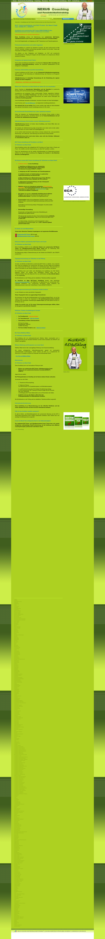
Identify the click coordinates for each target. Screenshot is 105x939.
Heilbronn (16, 704)
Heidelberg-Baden (18, 700)
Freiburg (16, 676)
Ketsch (15, 732)
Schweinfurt (17, 882)
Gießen (16, 687)
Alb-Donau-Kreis (18, 601)
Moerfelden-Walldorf (18, 819)
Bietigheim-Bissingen (19, 635)
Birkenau (16, 637)
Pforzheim (16, 844)
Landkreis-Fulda (18, 761)
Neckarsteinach (17, 826)
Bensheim (16, 632)
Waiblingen (16, 907)
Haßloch (16, 697)
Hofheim (16, 715)
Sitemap (44, 16)
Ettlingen (16, 668)
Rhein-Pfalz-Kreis (18, 854)
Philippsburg (17, 847)
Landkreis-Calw (17, 755)
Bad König (16, 616)
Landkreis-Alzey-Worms (19, 748)
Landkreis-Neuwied (18, 778)
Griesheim (16, 690)
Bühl (15, 644)
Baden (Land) (17, 612)
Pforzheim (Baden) (18, 845)
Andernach (16, 606)
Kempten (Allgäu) (18, 731)
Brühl (15, 643)
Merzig (15, 816)
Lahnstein (16, 739)
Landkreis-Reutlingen (19, 783)
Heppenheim (17, 708)
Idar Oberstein (17, 719)
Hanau (15, 694)
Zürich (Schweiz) (18, 925)
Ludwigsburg (17, 801)
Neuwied (16, 835)
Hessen (16, 709)
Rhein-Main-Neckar (18, 858)
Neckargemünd (17, 824)
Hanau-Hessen (17, 696)
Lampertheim (17, 743)
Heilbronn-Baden (18, 705)
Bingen (15, 636)
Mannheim (16, 809)
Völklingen (16, 904)
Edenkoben (16, 658)
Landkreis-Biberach (18, 752)
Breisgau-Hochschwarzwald (20, 754)
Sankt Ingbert (17, 873)
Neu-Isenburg (17, 828)
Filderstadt (16, 670)
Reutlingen (16, 852)
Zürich (15, 923)
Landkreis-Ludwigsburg (19, 774)
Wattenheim (17, 911)
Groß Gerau (17, 691)
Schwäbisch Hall (18, 881)
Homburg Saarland (18, 717)
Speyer (15, 889)
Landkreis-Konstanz (18, 772)
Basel (15, 625)
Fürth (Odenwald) (18, 682)
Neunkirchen (17, 830)
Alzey (15, 605)
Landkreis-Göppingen (19, 765)
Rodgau (16, 865)
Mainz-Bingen (17, 808)
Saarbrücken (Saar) (18, 868)
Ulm (15, 899)
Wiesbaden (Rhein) (18, 918)
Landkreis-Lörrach (18, 773)
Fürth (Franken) (17, 681)
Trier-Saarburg (17, 895)
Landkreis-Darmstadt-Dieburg (21, 757)
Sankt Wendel (17, 875)
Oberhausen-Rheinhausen (20, 839)
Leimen (16, 798)
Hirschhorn (16, 713)
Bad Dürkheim (17, 610)
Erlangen (16, 664)
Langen (16, 796)
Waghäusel (16, 906)
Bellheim (16, 631)
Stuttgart (16, 890)
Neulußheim (17, 829)
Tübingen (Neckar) (18, 897)
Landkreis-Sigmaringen (19, 789)
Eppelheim (16, 662)
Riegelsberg (17, 864)
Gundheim (16, 693)
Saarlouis (16, 870)
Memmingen (17, 815)
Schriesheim (17, 877)
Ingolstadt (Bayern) (18, 724)
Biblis (15, 633)
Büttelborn (16, 646)
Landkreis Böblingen (19, 753)
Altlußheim (16, 603)
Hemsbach (16, 707)
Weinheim (16, 912)
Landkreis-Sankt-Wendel (19, 786)
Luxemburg (16, 805)
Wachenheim (17, 905)
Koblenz (16, 735)
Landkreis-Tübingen (18, 791)
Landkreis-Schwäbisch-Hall (20, 788)
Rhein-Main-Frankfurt (19, 857)
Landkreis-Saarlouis (18, 785)
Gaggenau (16, 684)
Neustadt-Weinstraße (19, 833)
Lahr (15, 740)
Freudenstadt (17, 679)
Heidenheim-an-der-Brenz (20, 702)
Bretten (15, 640)
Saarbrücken (17, 867)
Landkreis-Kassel (18, 770)
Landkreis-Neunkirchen (19, 777)
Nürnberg (16, 836)
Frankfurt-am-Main (18, 674)
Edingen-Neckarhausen (19, 659)
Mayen (15, 814)
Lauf (15, 797)
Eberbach (16, 656)
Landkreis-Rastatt (18, 781)
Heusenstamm (17, 711)
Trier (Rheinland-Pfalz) (19, 894)
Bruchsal (16, 641)
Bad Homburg (17, 615)
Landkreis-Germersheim (19, 762)
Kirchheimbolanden (18, 734)
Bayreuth (16, 630)
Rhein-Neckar (17, 859)
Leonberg (16, 799)
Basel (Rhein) (17, 626)
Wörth (15, 920)
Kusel (15, 737)
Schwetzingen (17, 883)
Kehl (15, 730)
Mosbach (16, 822)
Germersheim (17, 685)
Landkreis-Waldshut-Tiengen (20, 793)
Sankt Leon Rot (17, 874)
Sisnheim (16, 888)
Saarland (16, 869)
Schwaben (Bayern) (18, 879)
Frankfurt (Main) (17, 675)
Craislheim (16, 648)
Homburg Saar (17, 716)
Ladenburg (16, 738)
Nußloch (16, 838)
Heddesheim (17, 698)
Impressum (52, 15)
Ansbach (16, 607)
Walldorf (16, 910)
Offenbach (16, 842)
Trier (15, 892)
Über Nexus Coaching (19, 19)
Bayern (15, 629)
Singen (15, 887)
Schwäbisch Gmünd (18, 880)
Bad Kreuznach (17, 617)
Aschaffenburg (17, 608)
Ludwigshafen (17, 803)
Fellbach (16, 669)
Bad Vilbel (16, 622)
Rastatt (15, 851)
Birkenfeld (16, 638)
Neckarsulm (17, 827)
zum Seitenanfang (19, 429)
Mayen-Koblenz (17, 775)
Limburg (16, 800)
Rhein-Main (17, 856)
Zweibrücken (17, 926)
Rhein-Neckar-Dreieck (19, 860)
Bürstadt (16, 645)
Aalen (15, 599)
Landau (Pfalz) (17, 745)
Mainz (15, 807)
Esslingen (16, 667)
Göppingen (16, 689)
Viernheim (16, 902)
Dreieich (16, 655)
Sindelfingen (17, 885)
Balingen (16, 623)
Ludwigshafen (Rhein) (19, 804)
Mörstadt (16, 821)
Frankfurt (16, 673)
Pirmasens (16, 849)
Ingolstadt (16, 722)
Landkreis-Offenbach (19, 780)
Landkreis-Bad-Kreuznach (20, 751)
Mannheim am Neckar (19, 811)
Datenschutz (63, 15)
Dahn (15, 650)
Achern (15, 600)
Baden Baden (17, 613)
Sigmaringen (17, 884)
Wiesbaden (16, 915)
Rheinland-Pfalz (17, 853)
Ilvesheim (16, 720)
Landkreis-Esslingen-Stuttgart (20, 759)
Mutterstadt (16, 823)
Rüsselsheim (17, 866)
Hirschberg (16, 712)
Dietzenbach (17, 653)
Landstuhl (16, 795)
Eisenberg (16, 661)
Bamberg (16, 624)
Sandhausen (17, 872)
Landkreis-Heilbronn (18, 767)
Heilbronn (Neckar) (18, 706)
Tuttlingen (16, 898)
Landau (16, 744)
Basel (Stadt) (17, 628)
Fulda (15, 683)
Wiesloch (16, 919)
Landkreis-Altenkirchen (19, 747)
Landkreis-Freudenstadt (19, 760)
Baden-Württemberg (18, 614)
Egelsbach (16, 660)
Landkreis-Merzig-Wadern (20, 776)
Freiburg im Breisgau (19, 678)
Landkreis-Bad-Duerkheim (20, 750)
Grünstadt (16, 692)
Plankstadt (16, 850)
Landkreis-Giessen (18, 763)
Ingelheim (16, 721)
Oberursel (16, 841)
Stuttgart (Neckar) (18, 891)
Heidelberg (16, 699)
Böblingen (16, 639)
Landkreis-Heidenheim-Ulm (20, 766)
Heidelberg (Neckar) (18, 701)
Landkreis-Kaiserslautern (20, 768)
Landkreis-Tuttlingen (18, 792)
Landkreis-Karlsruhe (18, 769)
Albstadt (16, 602)
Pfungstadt (16, 846)
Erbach (15, 663)
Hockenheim (17, 714)
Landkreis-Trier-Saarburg (20, 790)
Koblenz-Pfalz (17, 736)
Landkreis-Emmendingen (20, 758)
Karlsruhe (16, 728)
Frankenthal (17, 671)
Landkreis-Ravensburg (19, 782)
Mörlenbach (17, 820)
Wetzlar (16, 914)
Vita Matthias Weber (30, 19)
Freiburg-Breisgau (18, 677)
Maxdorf (16, 813)
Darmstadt (16, 651)
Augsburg (16, 609)
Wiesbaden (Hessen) (19, 917)
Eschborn (16, 666)
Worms (15, 921)
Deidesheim (17, 652)
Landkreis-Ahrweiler (18, 746)
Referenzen (66, 18)
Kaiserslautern (17, 725)
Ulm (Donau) (17, 900)
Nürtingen (16, 837)
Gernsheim (16, 686)
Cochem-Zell (17, 647)
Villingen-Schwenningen (19, 903)
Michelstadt (16, 818)
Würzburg (16, 922)
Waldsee (16, 908)
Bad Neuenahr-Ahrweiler (19, 618)
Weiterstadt (16, 913)
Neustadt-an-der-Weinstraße (20, 831)
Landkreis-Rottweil (18, 784)
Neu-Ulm (16, 834)
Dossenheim (17, 654)
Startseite (17, 22)
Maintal (16, 806)
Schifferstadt (17, 876)
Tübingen (16, 896)
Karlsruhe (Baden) (18, 729)
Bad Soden (16, 621)
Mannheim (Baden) (18, 812)
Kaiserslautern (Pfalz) (19, 727)
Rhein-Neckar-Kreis (18, 861)
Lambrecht (16, 742)
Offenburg (16, 843)
